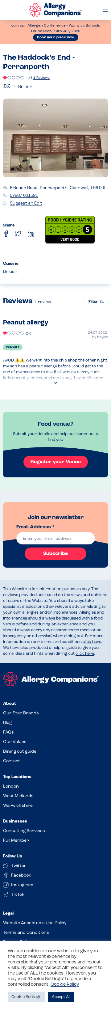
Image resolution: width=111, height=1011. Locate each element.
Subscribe (55, 553)
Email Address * (35, 527)
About (9, 703)
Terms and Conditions (26, 932)
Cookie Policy (65, 984)
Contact (11, 761)
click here (92, 642)
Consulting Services (24, 831)
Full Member (16, 840)
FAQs (8, 732)
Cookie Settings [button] (26, 997)
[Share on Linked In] (31, 234)
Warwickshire (18, 805)
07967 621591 (24, 195)
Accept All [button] (61, 997)
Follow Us (12, 856)
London (11, 786)
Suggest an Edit (26, 203)
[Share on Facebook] (6, 234)
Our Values (15, 742)
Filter (93, 302)
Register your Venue (56, 461)
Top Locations (17, 777)
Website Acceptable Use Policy (35, 923)
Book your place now (55, 37)
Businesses (15, 821)
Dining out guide (19, 751)
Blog (7, 723)
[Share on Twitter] (18, 234)
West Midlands (18, 796)
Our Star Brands (21, 713)
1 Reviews (41, 78)
